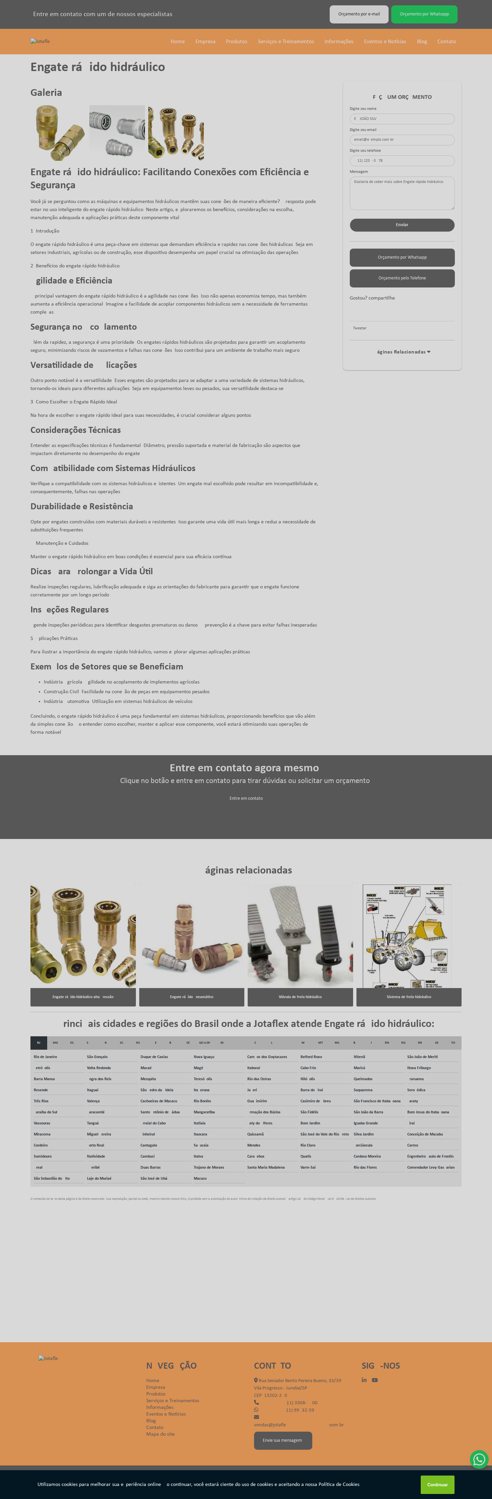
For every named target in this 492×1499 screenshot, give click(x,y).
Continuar (437, 1484)
